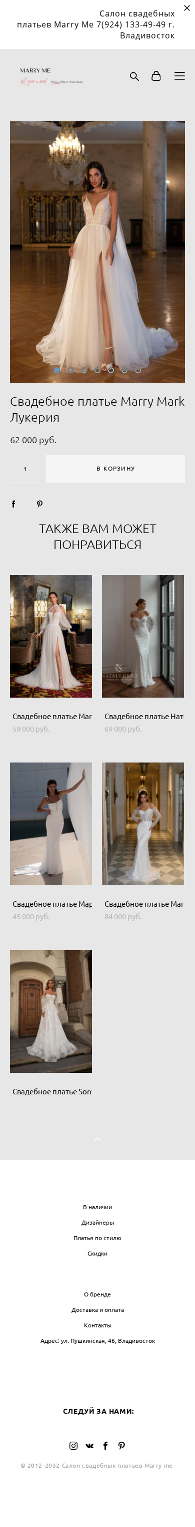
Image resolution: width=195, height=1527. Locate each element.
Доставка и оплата (98, 1309)
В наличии (97, 1207)
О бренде (97, 1294)
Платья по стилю (98, 1238)
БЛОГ (97, 1361)
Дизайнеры (98, 1222)
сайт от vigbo (98, 1503)
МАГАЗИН (97, 1186)
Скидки (98, 1253)
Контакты (98, 1325)
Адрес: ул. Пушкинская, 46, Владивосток (97, 1340)
